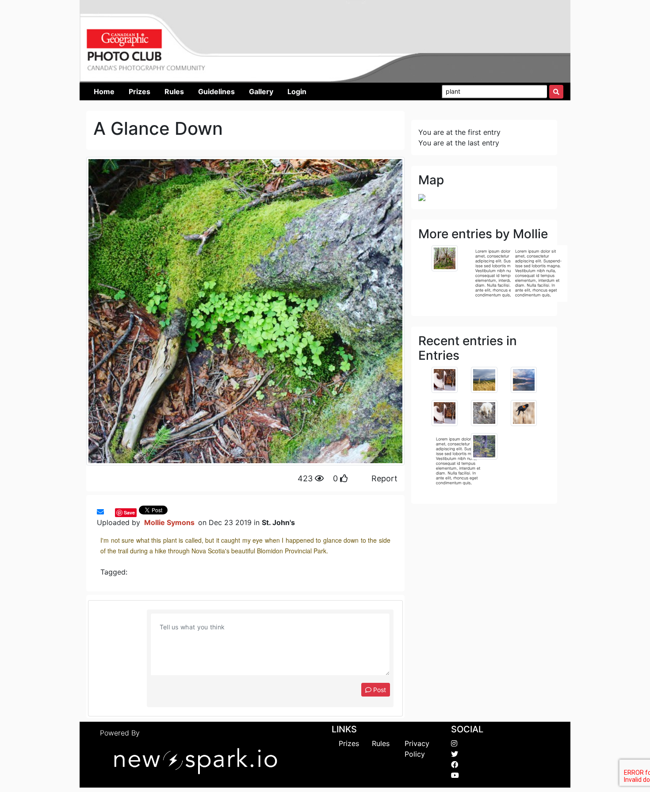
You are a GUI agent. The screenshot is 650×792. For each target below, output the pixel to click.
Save (129, 512)
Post (378, 689)
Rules (381, 743)
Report (384, 478)
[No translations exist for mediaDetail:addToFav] (108, 511)
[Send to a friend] (100, 511)
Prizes (349, 743)
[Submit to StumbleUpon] (113, 511)
